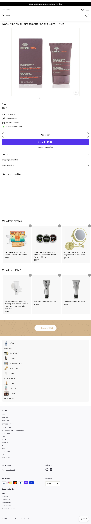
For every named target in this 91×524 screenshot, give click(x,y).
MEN (3, 448)
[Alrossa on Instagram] (47, 469)
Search (4, 493)
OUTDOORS (6, 451)
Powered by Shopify (22, 519)
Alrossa (18, 221)
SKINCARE (5, 421)
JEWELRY (5, 442)
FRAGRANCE (6, 427)
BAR (3, 454)
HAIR (3, 436)
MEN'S (17, 270)
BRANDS (5, 418)
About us (5, 496)
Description (6, 154)
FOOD (4, 445)
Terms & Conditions (8, 509)
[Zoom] (76, 92)
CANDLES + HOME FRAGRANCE (13, 430)
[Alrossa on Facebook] (51, 469)
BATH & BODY (6, 424)
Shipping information (10, 160)
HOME (4, 439)
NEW (3, 415)
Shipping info (6, 502)
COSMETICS (6, 433)
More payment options (45, 147)
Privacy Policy (6, 506)
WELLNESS (6, 458)
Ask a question (8, 165)
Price (4, 104)
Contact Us (6, 499)
